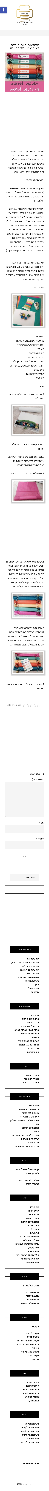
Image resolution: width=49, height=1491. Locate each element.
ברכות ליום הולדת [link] (30, 1019)
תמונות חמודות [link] (32, 1344)
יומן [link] (37, 985)
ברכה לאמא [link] (20, 1030)
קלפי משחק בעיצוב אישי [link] (27, 1255)
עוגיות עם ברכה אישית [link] (28, 1041)
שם (41, 823)
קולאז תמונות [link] (32, 1386)
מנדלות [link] (35, 1359)
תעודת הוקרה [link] (32, 1075)
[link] (3, 10)
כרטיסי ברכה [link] (33, 1015)
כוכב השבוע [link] (33, 1251)
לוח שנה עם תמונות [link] (29, 970)
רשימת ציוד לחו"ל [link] (30, 1435)
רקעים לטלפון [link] (32, 1337)
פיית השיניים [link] (33, 1226)
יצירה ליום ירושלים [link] (30, 1139)
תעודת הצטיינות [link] (31, 1079)
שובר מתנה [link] (33, 1048)
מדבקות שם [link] (33, 1215)
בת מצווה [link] (23, 1109)
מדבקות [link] (35, 992)
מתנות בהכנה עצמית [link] (29, 1045)
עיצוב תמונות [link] (32, 1382)
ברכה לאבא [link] (33, 1030)
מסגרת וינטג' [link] (33, 1300)
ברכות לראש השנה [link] (30, 1026)
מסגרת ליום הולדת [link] (30, 1303)
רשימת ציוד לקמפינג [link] (29, 1428)
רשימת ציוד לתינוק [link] (30, 1442)
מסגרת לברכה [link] (31, 1286)
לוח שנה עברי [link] (32, 963)
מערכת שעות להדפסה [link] (28, 977)
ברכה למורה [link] (33, 1023)
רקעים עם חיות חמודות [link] (28, 1341)
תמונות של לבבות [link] (30, 1393)
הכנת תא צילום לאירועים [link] (27, 1146)
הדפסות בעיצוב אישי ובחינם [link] (24, 15)
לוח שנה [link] (35, 959)
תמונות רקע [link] (33, 1401)
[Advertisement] (24, 120)
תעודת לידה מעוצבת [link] (29, 1083)
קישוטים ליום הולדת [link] (29, 1117)
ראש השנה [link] (33, 1106)
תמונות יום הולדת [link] (30, 1128)
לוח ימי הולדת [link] (32, 988)
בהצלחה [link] (35, 1037)
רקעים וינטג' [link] (33, 1355)
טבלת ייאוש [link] (33, 1143)
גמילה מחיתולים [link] (31, 1240)
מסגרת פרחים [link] (32, 1292)
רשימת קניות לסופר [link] (30, 1431)
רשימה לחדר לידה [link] (30, 1439)
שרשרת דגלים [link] (32, 1184)
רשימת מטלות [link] (32, 981)
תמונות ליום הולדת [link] (30, 1034)
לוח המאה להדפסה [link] (30, 1259)
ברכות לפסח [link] (18, 1135)
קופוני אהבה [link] (33, 1052)
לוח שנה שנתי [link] (32, 974)
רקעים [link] (35, 1326)
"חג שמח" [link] (26, 636)
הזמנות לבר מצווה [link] (30, 1113)
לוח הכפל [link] (34, 1207)
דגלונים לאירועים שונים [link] (28, 1180)
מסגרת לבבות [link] (32, 1296)
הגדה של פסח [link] (32, 1135)
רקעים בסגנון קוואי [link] (30, 1352)
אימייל (40, 839)
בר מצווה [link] (34, 1109)
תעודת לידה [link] (33, 1229)
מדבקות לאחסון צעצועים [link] (27, 1244)
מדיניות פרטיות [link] (31, 1463)
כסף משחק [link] (33, 1248)
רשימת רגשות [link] (32, 1263)
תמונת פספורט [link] (32, 1397)
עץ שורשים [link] (33, 1211)
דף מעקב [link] (34, 1233)
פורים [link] (36, 1132)
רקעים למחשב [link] (32, 1333)
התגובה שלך (36, 780)
